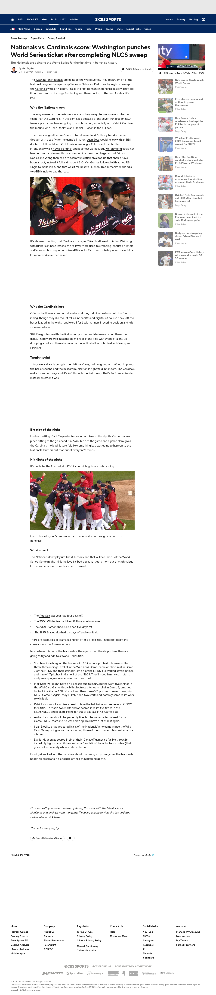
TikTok (146, 936)
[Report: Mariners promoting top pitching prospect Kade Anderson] (165, 182)
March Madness (20, 949)
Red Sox (44, 489)
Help (112, 931)
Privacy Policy (85, 936)
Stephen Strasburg (46, 537)
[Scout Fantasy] (149, 973)
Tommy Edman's (50, 153)
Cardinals (41, 89)
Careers (48, 936)
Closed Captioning (87, 946)
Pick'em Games (19, 931)
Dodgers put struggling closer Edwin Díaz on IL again (188, 236)
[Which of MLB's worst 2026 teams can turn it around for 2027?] (165, 144)
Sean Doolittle (60, 128)
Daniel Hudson (84, 128)
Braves (50, 506)
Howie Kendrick (62, 149)
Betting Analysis (20, 944)
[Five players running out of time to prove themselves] (165, 105)
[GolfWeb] (167, 973)
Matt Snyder (28, 68)
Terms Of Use (85, 931)
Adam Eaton (71, 135)
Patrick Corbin (122, 123)
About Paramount (54, 940)
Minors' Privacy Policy (89, 940)
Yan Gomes (92, 162)
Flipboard (148, 957)
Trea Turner (37, 135)
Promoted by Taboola (142, 686)
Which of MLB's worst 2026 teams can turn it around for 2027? (188, 141)
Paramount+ (51, 944)
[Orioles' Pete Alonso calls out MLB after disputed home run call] (165, 201)
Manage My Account (188, 931)
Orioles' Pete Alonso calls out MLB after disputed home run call (189, 198)
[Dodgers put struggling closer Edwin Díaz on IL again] (165, 239)
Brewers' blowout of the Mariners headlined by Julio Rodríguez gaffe (189, 217)
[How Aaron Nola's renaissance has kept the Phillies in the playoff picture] (165, 124)
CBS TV (48, 949)
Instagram (148, 940)
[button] (157, 29)
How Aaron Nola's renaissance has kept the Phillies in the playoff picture (189, 123)
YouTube (148, 931)
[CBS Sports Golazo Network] (133, 966)
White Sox (53, 495)
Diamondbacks (55, 500)
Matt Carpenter (61, 352)
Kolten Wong (113, 149)
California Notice (86, 950)
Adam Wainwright (123, 241)
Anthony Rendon (107, 135)
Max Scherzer (42, 557)
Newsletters (183, 936)
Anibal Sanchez (43, 591)
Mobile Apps (18, 953)
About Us (49, 931)
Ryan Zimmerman (58, 452)
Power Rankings (19, 38)
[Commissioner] (116, 972)
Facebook (148, 944)
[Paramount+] (95, 972)
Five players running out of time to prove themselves (189, 102)
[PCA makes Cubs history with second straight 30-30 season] (165, 258)
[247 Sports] (52, 972)
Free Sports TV (19, 940)
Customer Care (118, 936)
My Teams (182, 940)
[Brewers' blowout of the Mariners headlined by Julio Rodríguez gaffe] (165, 220)
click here (54, 648)
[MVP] (133, 972)
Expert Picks (37, 38)
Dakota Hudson (90, 167)
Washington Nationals (49, 80)
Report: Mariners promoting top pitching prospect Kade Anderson (189, 179)
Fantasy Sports (19, 936)
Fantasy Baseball (56, 38)
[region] (181, 57)
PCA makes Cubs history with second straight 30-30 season (189, 255)
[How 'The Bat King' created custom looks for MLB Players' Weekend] (165, 163)
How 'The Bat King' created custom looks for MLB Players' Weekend (189, 160)
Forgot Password (185, 944)
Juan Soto (93, 140)
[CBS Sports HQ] (102, 966)
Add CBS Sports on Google (139, 69)
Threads (147, 953)
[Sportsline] (75, 972)
